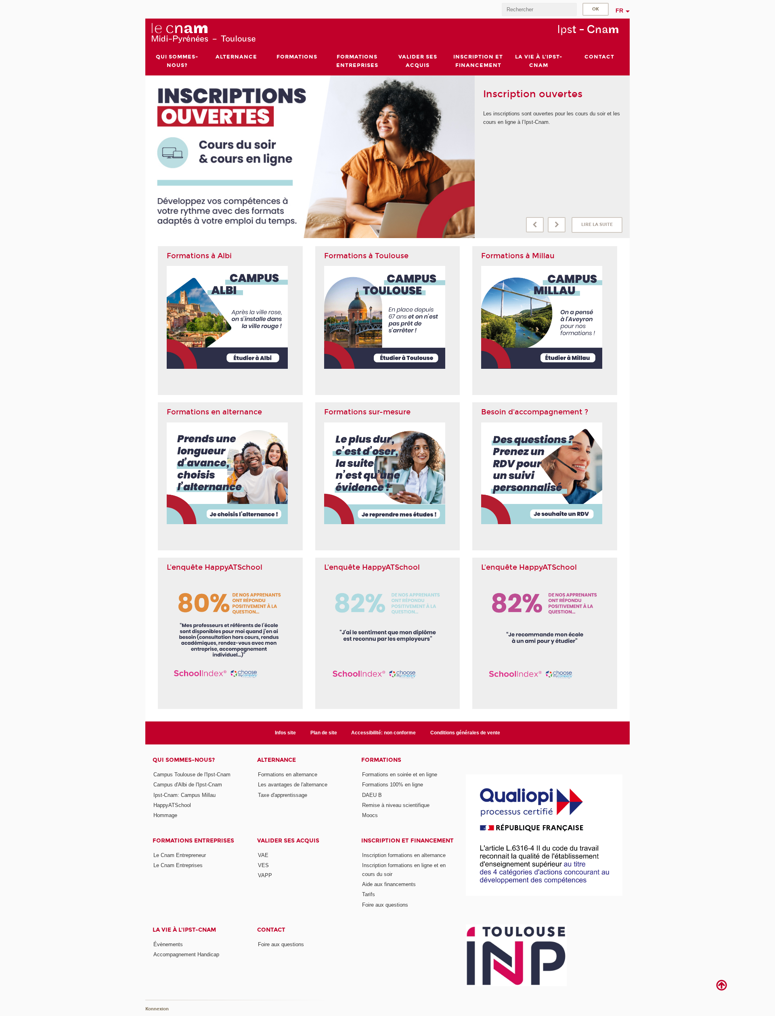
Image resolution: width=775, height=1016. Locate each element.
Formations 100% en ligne (392, 785)
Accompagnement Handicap (186, 954)
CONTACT (271, 929)
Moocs (370, 815)
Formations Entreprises (193, 840)
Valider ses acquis (288, 840)
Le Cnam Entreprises (178, 865)
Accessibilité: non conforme (383, 733)
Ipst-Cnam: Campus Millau (184, 795)
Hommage (165, 815)
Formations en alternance (287, 774)
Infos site (285, 733)
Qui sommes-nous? (184, 760)
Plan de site (323, 733)
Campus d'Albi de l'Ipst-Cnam (187, 785)
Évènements (168, 944)
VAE (263, 855)
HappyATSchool (172, 805)
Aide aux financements (389, 884)
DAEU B (372, 795)
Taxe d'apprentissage (282, 795)
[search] (539, 9)
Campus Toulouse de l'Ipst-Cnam (191, 774)
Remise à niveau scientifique (395, 805)
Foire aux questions (385, 905)
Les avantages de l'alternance (292, 785)
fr (619, 10)
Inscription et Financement (407, 840)
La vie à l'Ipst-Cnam (184, 929)
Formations (381, 760)
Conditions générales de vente (465, 733)
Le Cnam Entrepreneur (179, 855)
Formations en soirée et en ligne (399, 774)
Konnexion (157, 1009)
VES (263, 865)
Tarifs (368, 894)
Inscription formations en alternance (404, 855)
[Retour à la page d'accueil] (203, 32)
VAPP (265, 875)
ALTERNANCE (276, 760)
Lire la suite (597, 224)
